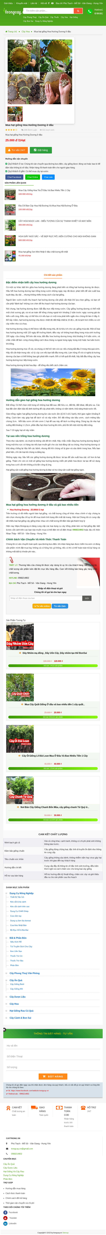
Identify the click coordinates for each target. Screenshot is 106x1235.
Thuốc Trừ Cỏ (16, 956)
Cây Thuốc (54, 17)
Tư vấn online (43, 606)
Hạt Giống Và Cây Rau (13, 1171)
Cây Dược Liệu (18, 997)
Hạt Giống (74, 17)
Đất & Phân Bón (18, 938)
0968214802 (78, 530)
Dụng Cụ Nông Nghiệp (44, 21)
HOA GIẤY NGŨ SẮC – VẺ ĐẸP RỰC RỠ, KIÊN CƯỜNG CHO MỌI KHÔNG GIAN (57, 236)
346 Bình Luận (30, 130)
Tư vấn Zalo (60, 606)
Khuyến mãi (21, 3)
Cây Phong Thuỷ (30, 17)
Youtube (13, 1218)
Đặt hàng (43, 150)
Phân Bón (14, 965)
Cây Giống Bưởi (17, 984)
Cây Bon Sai (28, 21)
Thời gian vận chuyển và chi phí (20, 1203)
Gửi (87, 598)
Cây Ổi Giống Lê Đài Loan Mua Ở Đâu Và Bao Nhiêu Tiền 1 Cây (55, 756)
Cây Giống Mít (16, 989)
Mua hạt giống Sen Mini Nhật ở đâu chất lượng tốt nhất (43, 252)
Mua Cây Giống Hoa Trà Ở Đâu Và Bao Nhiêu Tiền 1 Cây (44, 190)
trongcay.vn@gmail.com (22, 1148)
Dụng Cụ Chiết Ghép (19, 911)
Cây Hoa (64, 17)
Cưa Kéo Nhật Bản (18, 925)
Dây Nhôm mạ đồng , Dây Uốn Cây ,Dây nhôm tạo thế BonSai (55, 653)
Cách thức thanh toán (15, 1193)
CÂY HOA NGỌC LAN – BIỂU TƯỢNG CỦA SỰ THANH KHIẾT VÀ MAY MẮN (54, 221)
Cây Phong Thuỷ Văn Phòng (25, 973)
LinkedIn (12, 1223)
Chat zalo (48, 177)
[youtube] (52, 3)
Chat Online (32, 177)
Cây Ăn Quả (43, 17)
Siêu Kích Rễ (16, 942)
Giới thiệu (8, 3)
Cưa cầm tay (15, 916)
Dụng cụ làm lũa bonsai (20, 920)
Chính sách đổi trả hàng (16, 1198)
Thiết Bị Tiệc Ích (17, 897)
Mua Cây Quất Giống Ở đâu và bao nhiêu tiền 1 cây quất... (55, 704)
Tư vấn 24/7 (18, 150)
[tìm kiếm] (78, 11)
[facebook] (48, 3)
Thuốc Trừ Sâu (16, 960)
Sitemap (65, 1233)
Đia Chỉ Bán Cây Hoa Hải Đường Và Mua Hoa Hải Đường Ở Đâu (48, 205)
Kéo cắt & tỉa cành (18, 902)
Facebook (13, 1212)
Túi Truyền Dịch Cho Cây (21, 946)
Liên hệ (34, 3)
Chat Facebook (14, 177)
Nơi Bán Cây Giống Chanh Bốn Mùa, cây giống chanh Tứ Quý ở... (55, 807)
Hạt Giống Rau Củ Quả (21, 1011)
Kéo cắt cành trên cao (19, 906)
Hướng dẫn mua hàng (15, 1188)
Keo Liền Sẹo (16, 951)
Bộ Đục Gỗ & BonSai (19, 930)
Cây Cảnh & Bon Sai (20, 1018)
